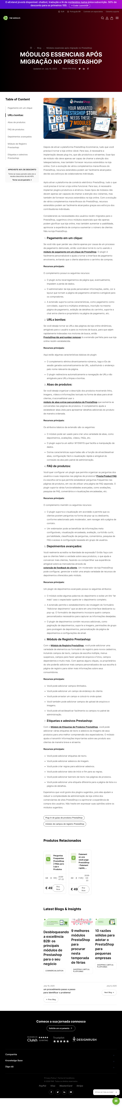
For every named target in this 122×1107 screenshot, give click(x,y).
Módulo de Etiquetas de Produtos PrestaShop (74, 727)
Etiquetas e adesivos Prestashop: (18, 156)
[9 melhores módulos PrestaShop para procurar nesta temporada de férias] (82, 921)
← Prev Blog (51, 999)
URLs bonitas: (16, 115)
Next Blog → (109, 992)
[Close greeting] (116, 1092)
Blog (39, 48)
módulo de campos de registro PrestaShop (64, 824)
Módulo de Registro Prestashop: (17, 146)
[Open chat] (116, 1101)
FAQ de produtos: (16, 129)
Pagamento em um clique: (20, 108)
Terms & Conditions (66, 1078)
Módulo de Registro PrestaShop (67, 645)
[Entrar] (107, 18)
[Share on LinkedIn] (84, 69)
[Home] (31, 48)
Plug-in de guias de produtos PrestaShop (64, 818)
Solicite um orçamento (59, 1028)
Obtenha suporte (112, 12)
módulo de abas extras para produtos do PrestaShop (70, 402)
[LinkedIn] (58, 1092)
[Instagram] (51, 1092)
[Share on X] (80, 69)
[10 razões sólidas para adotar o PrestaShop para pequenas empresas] (106, 921)
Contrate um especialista (93, 12)
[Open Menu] (117, 18)
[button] (102, 18)
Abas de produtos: (17, 122)
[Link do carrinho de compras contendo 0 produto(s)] (111, 18)
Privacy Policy (50, 1078)
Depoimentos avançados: (20, 136)
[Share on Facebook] (88, 69)
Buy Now (58, 888)
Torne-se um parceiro (21, 180)
